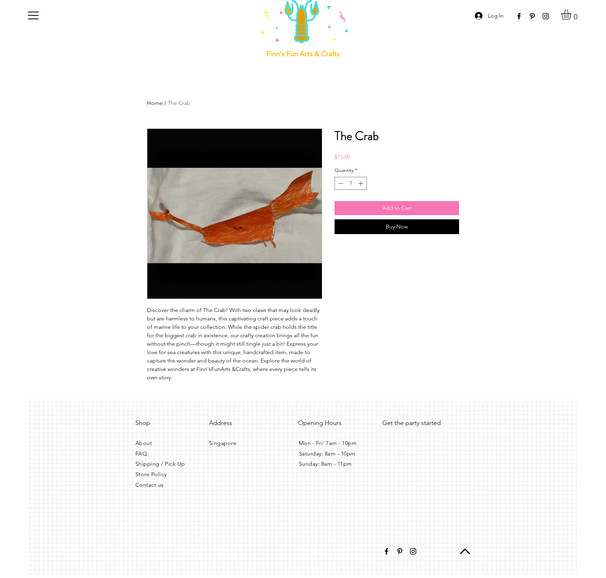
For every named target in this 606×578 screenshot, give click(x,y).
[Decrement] (340, 183)
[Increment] (361, 183)
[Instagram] (545, 16)
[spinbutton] (350, 183)
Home (155, 103)
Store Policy (151, 474)
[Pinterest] (532, 16)
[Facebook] (519, 16)
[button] (33, 15)
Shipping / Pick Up (160, 463)
